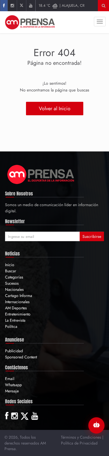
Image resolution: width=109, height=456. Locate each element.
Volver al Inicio (54, 108)
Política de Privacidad (79, 443)
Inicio (9, 265)
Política (11, 326)
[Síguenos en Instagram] (12, 5)
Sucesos (12, 283)
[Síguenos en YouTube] (30, 5)
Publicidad (14, 351)
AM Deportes (16, 308)
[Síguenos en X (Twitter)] (21, 5)
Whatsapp (13, 385)
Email (9, 378)
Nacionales (14, 289)
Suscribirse (91, 236)
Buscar (10, 271)
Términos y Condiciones (81, 437)
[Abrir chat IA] (96, 425)
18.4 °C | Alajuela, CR (61, 5)
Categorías (14, 277)
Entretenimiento (17, 314)
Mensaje (12, 391)
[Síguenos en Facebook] (4, 5)
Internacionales (17, 302)
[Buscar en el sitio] (103, 5)
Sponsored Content (21, 357)
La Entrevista (15, 320)
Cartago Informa (18, 295)
